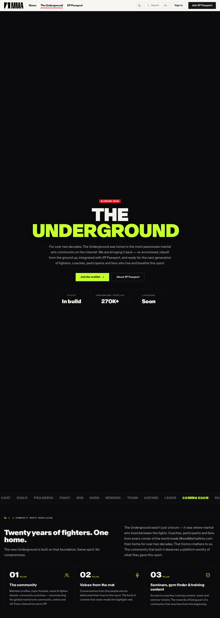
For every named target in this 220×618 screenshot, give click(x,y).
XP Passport (75, 5)
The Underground (52, 5)
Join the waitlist (90, 277)
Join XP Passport (202, 5)
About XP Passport (128, 277)
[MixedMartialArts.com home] (13, 5)
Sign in (178, 5)
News (32, 5)
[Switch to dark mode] (139, 5)
